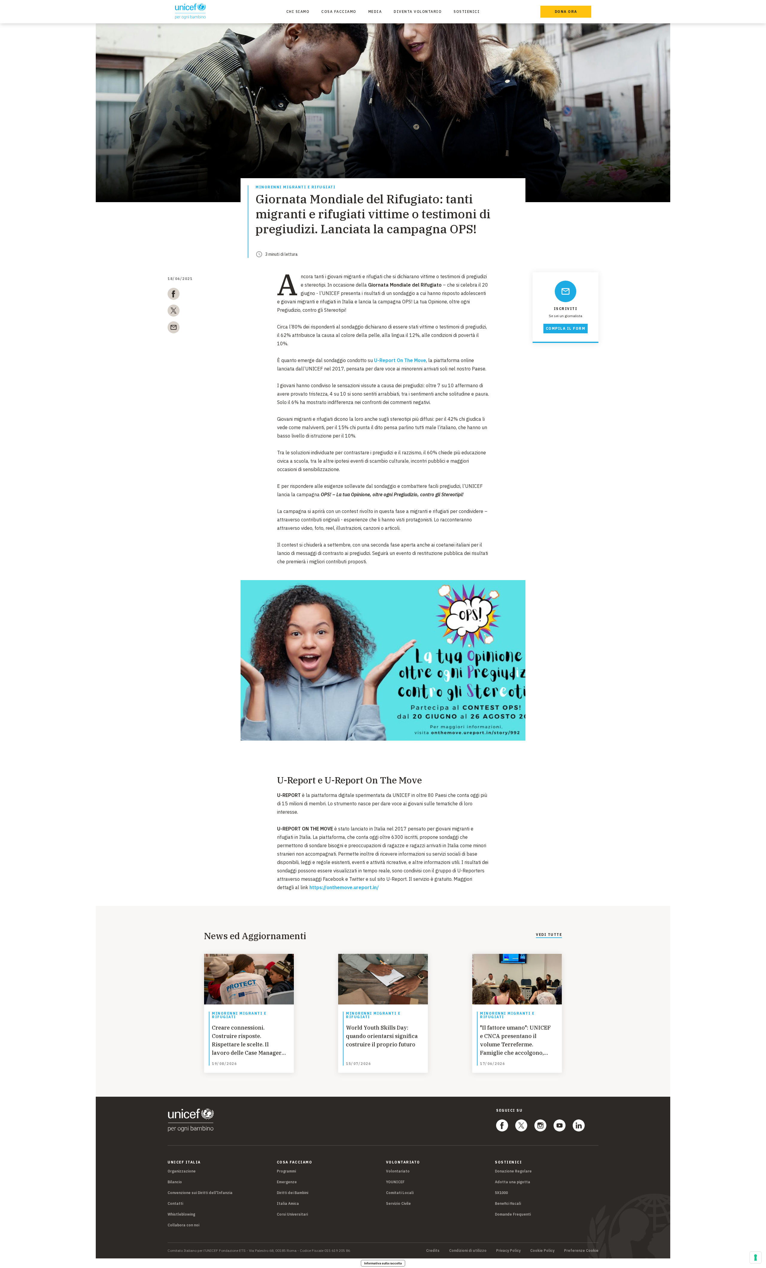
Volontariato (398, 1171)
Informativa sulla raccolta (383, 1263)
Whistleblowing (181, 1214)
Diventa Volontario (418, 11)
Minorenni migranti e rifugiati (295, 187)
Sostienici (467, 11)
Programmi (286, 1171)
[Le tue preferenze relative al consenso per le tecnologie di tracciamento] (755, 1257)
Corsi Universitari (292, 1214)
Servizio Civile (398, 1203)
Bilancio (175, 1182)
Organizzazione (182, 1171)
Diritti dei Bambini (292, 1192)
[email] (174, 328)
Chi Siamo (298, 11)
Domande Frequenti (513, 1214)
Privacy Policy (508, 1250)
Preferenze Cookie (581, 1250)
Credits (433, 1250)
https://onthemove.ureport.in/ (344, 887)
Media (375, 11)
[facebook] (174, 295)
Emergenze (287, 1182)
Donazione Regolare (513, 1171)
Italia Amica (288, 1203)
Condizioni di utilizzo (468, 1250)
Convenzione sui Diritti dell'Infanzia (200, 1192)
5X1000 (501, 1192)
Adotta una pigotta (512, 1182)
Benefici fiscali (508, 1203)
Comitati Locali (400, 1192)
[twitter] (174, 312)
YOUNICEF (395, 1182)
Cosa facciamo (338, 11)
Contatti (175, 1203)
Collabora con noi (183, 1225)
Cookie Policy (542, 1250)
